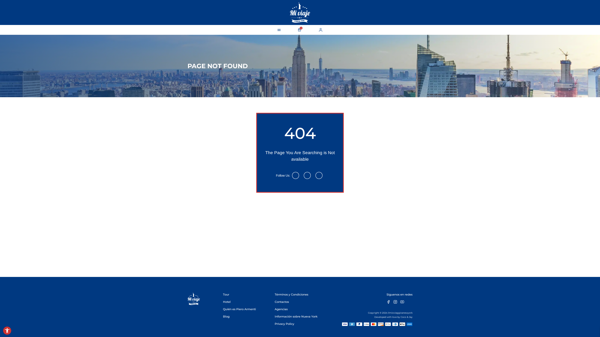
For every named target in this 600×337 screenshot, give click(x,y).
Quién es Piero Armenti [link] (239, 309)
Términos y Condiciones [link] (291, 294)
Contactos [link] (282, 302)
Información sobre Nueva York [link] (296, 316)
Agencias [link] (281, 309)
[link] (7, 331)
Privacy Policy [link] (284, 324)
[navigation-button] (279, 30)
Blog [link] (226, 316)
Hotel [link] (227, 302)
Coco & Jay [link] (406, 317)
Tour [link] (226, 294)
